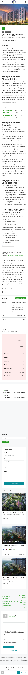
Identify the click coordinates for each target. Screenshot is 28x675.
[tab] (3, 28)
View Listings (11, 616)
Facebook (8, 667)
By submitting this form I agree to (10, 643)
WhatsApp (14, 650)
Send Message (8, 647)
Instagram (12, 669)
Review (5, 471)
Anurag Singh (7, 554)
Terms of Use (6, 643)
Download (23, 291)
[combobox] (15, 438)
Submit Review (14, 483)
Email (5, 452)
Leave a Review (5, 441)
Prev (15, 601)
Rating (5, 465)
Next (17, 601)
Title (5, 458)
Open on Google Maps (21, 298)
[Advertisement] (14, 417)
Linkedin (21, 667)
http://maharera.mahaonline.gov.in (15, 255)
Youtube (18, 669)
